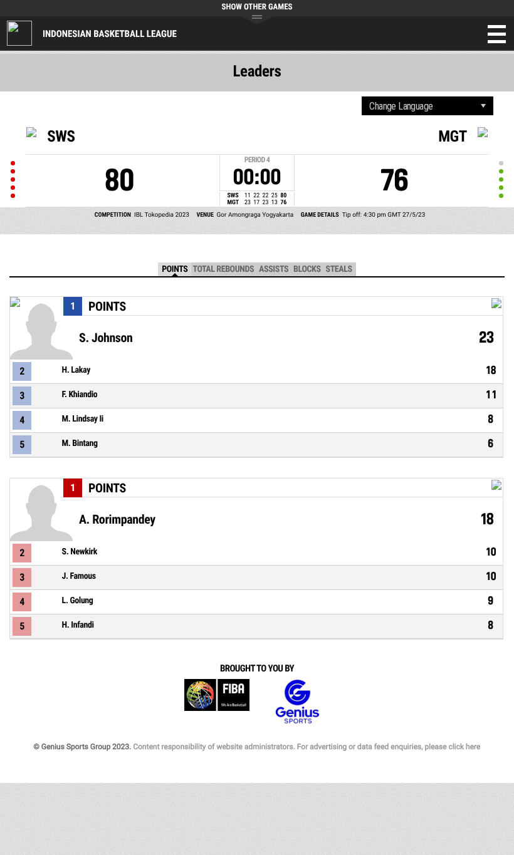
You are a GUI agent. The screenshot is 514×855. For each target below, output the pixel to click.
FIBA (216, 702)
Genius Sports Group (297, 702)
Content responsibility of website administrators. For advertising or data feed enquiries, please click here (306, 746)
